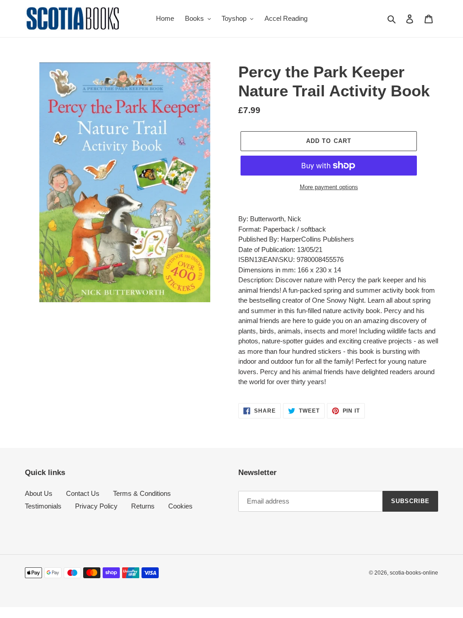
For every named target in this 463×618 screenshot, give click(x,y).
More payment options (329, 187)
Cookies (180, 506)
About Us (38, 493)
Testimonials (43, 506)
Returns (143, 506)
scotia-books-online (414, 573)
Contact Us (82, 493)
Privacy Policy (96, 506)
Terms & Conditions (142, 493)
